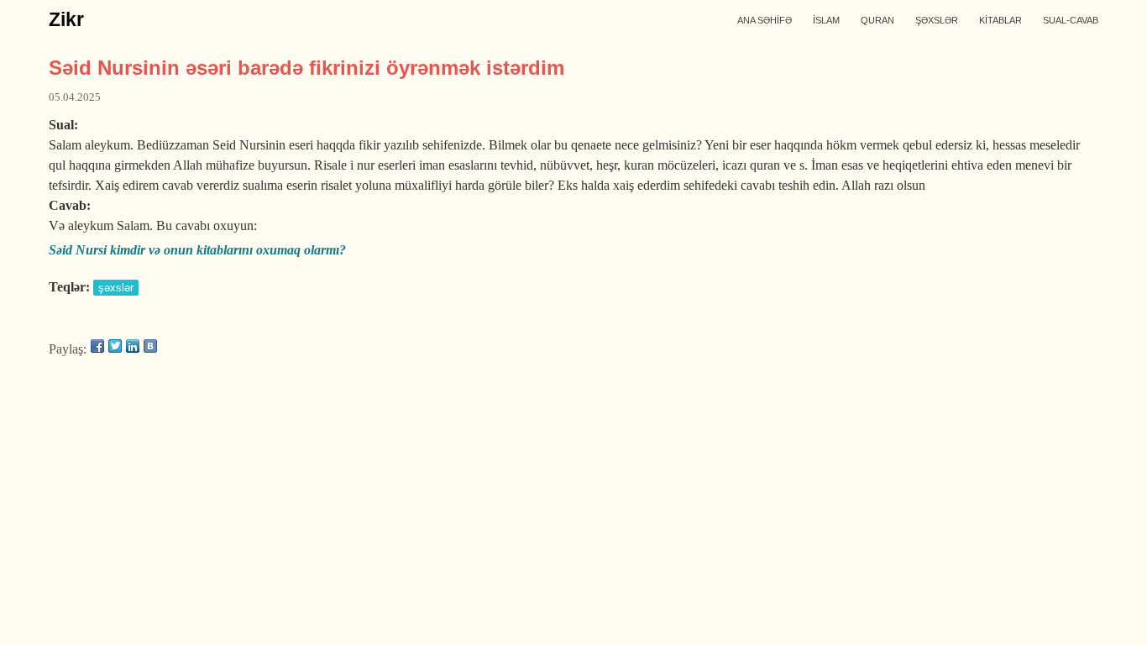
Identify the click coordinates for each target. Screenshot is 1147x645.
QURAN (877, 20)
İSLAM (826, 20)
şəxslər (116, 287)
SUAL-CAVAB (1070, 20)
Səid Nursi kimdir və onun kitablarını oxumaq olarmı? (197, 250)
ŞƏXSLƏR (936, 20)
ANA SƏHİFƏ (764, 20)
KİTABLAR (1000, 20)
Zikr (66, 19)
